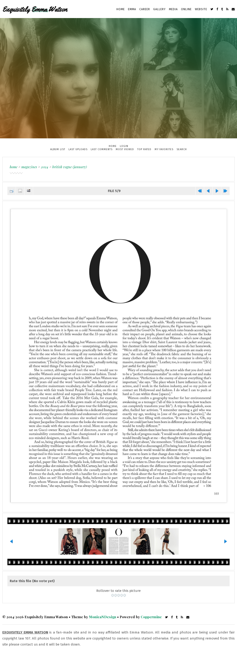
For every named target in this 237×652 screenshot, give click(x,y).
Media (173, 9)
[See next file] (217, 191)
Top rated (144, 149)
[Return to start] (200, 191)
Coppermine (151, 617)
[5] (124, 595)
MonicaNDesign (102, 617)
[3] (118, 595)
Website (201, 9)
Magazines (29, 167)
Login (124, 146)
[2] (115, 595)
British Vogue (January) (69, 167)
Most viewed (125, 149)
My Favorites (164, 149)
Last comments (101, 149)
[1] (112, 595)
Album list (57, 149)
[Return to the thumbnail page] (11, 191)
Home (120, 9)
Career (144, 9)
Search (182, 149)
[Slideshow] (29, 191)
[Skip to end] (225, 191)
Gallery (159, 9)
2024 (44, 167)
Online (186, 9)
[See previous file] (208, 191)
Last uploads (78, 149)
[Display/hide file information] (20, 191)
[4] (121, 595)
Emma (132, 9)
